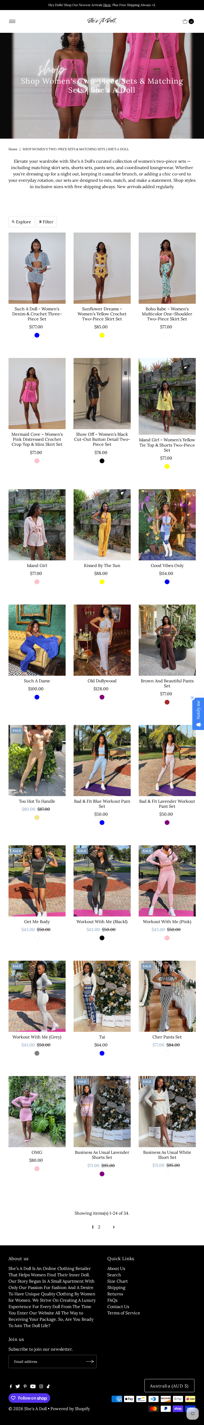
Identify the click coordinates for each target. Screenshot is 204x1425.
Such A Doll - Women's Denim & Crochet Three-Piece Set (37, 313)
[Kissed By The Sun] (102, 524)
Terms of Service (123, 1312)
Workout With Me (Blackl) (102, 921)
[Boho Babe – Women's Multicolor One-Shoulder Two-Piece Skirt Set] (167, 268)
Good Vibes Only (167, 565)
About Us (116, 1268)
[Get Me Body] (37, 880)
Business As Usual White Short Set (167, 1155)
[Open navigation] (12, 21)
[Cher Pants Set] (167, 996)
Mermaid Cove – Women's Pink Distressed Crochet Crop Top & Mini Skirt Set (37, 439)
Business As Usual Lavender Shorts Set (102, 1155)
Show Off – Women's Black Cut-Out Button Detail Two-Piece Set (102, 439)
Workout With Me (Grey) (36, 1037)
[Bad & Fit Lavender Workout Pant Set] (167, 760)
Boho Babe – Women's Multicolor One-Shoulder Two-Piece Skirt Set (167, 313)
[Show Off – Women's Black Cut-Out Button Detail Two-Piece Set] (102, 393)
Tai (102, 1037)
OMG (37, 1152)
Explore (23, 221)
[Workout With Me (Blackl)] (102, 880)
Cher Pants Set (167, 1037)
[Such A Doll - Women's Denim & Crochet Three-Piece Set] (37, 268)
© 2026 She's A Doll (27, 1408)
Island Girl (37, 565)
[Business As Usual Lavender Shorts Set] (102, 1111)
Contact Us (118, 1306)
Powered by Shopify (70, 1408)
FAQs (112, 1300)
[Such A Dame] (37, 640)
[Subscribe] (90, 1361)
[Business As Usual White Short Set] (167, 1111)
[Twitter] (17, 1387)
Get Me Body (37, 921)
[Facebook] (11, 1387)
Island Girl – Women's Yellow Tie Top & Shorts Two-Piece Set (167, 444)
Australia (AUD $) (169, 1385)
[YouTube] (33, 1387)
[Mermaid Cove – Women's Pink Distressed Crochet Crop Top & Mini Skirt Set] (37, 393)
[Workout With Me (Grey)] (37, 996)
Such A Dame (37, 680)
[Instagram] (41, 1387)
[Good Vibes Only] (167, 524)
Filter (48, 221)
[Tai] (102, 996)
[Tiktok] (48, 1387)
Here (107, 5)
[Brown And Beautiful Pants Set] (167, 640)
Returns (115, 1293)
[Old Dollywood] (102, 640)
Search (114, 1274)
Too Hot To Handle (37, 801)
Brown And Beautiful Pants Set (167, 683)
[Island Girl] (37, 524)
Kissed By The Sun (102, 565)
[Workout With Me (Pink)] (167, 880)
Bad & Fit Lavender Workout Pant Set (167, 803)
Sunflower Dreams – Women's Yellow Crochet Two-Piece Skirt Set (102, 313)
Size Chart (117, 1281)
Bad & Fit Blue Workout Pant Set (102, 803)
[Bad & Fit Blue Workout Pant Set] (102, 760)
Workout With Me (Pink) (167, 921)
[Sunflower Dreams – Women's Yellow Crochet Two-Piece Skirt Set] (102, 268)
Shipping (116, 1287)
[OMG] (37, 1111)
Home (13, 149)
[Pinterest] (25, 1387)
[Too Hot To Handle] (37, 760)
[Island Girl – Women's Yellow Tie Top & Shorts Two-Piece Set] (167, 396)
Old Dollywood (102, 680)
